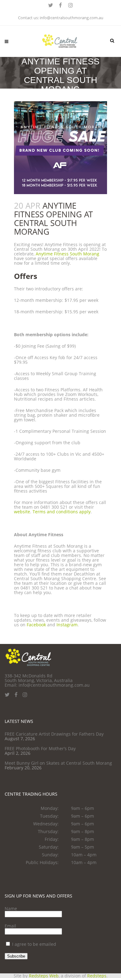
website (22, 512)
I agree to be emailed (34, 944)
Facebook (36, 625)
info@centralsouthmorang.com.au (71, 17)
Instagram (67, 625)
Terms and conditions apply (62, 512)
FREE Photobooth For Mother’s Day (40, 748)
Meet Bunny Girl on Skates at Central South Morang (58, 763)
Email (10, 926)
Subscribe (16, 956)
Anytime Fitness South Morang (67, 254)
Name (11, 908)
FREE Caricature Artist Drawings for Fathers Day (54, 734)
